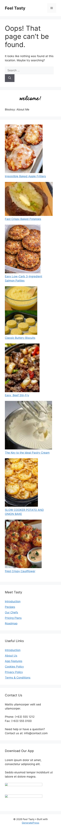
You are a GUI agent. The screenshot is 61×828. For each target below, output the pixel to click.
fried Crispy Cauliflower (20, 571)
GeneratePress (30, 822)
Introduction (12, 601)
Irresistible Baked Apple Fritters (25, 176)
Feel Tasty (15, 8)
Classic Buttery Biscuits (20, 337)
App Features (13, 661)
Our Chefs (11, 612)
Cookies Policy (14, 666)
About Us (11, 655)
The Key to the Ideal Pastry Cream (27, 452)
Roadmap (11, 623)
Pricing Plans (13, 618)
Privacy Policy (14, 672)
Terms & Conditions (17, 677)
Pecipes (10, 607)
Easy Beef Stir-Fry (17, 395)
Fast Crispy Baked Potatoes (23, 219)
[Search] (9, 78)
